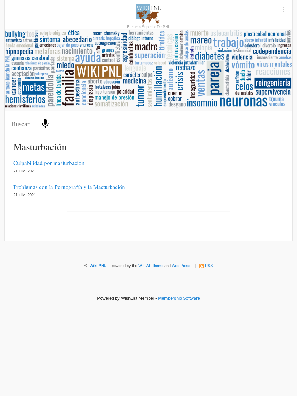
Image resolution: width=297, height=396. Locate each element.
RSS (209, 266)
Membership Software (179, 298)
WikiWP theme (150, 266)
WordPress (181, 266)
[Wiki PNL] (148, 14)
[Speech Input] (45, 124)
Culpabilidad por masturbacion (48, 162)
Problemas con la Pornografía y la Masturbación (69, 186)
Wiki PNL (98, 266)
